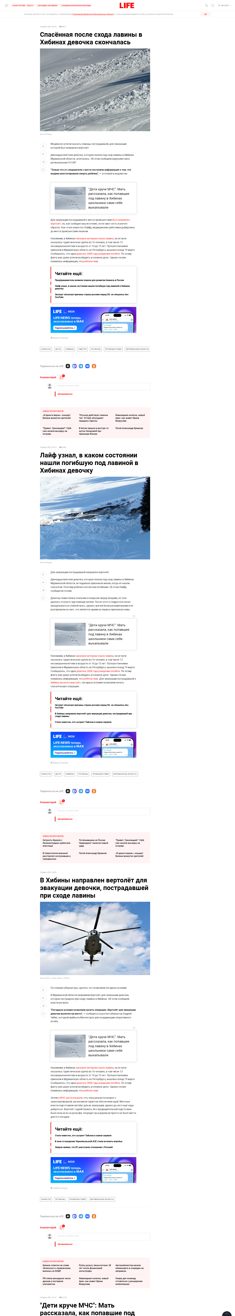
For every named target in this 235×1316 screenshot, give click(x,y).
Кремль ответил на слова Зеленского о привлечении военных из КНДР (56, 1268)
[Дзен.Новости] (68, 366)
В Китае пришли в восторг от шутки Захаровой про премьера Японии (94, 431)
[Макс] (74, 366)
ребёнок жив (90, 261)
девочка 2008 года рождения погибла (98, 253)
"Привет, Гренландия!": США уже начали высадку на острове (57, 431)
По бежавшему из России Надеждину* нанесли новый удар (93, 843)
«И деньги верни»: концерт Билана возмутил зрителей (57, 416)
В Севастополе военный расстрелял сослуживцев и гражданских (57, 856)
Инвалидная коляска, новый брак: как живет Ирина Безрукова (130, 418)
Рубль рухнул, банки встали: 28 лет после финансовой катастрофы (95, 1268)
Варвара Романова (60, 338)
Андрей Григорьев (60, 1188)
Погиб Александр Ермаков (129, 428)
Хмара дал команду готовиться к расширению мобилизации (129, 1281)
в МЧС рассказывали (70, 1097)
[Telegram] (81, 366)
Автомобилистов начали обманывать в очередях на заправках (129, 1268)
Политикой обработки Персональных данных (92, 14)
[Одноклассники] (94, 366)
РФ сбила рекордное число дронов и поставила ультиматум (57, 1281)
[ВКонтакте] (87, 366)
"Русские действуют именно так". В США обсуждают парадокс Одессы (93, 418)
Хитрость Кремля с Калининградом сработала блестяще (56, 843)
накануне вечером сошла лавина (95, 238)
